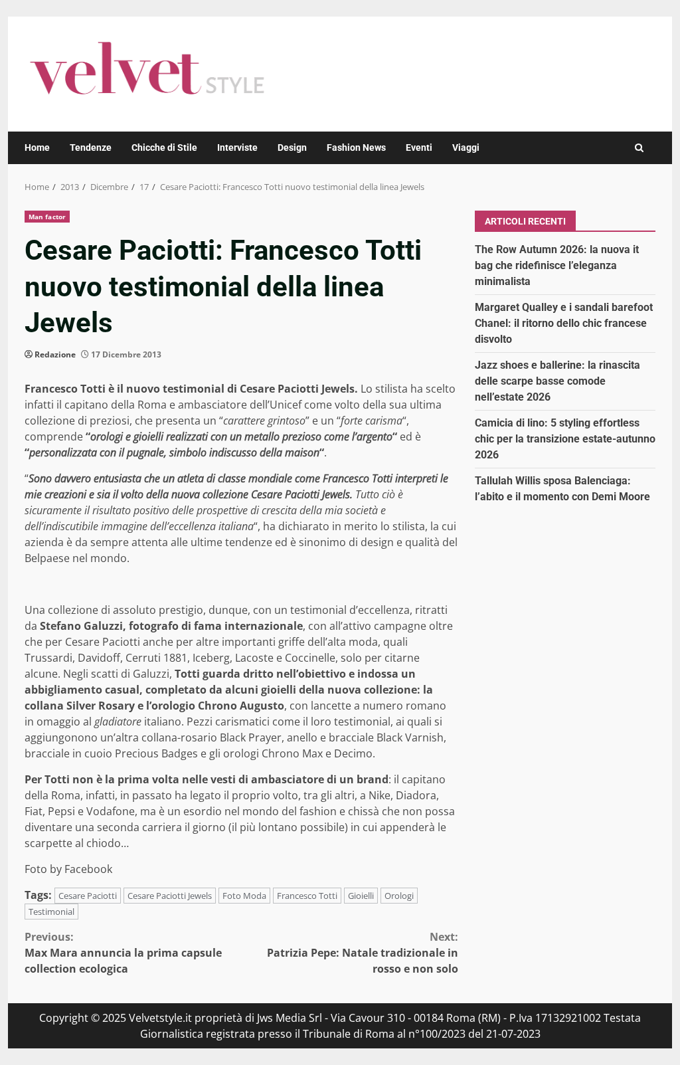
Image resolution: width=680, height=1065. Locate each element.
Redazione (55, 354)
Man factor (47, 216)
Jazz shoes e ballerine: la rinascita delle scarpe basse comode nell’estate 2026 (557, 381)
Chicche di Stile (164, 147)
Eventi (419, 147)
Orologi (399, 896)
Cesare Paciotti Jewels (170, 896)
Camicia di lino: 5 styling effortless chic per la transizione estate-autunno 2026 (565, 439)
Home (37, 147)
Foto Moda (244, 896)
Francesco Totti (307, 896)
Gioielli (361, 896)
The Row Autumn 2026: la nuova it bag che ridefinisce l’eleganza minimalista (557, 265)
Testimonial (51, 912)
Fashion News (356, 147)
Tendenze (91, 147)
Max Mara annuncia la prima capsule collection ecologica (123, 952)
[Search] (639, 148)
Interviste (237, 147)
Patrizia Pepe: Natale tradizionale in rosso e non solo (362, 952)
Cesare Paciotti (87, 896)
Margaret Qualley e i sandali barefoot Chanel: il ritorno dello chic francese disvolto (564, 323)
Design (292, 147)
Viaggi (465, 147)
